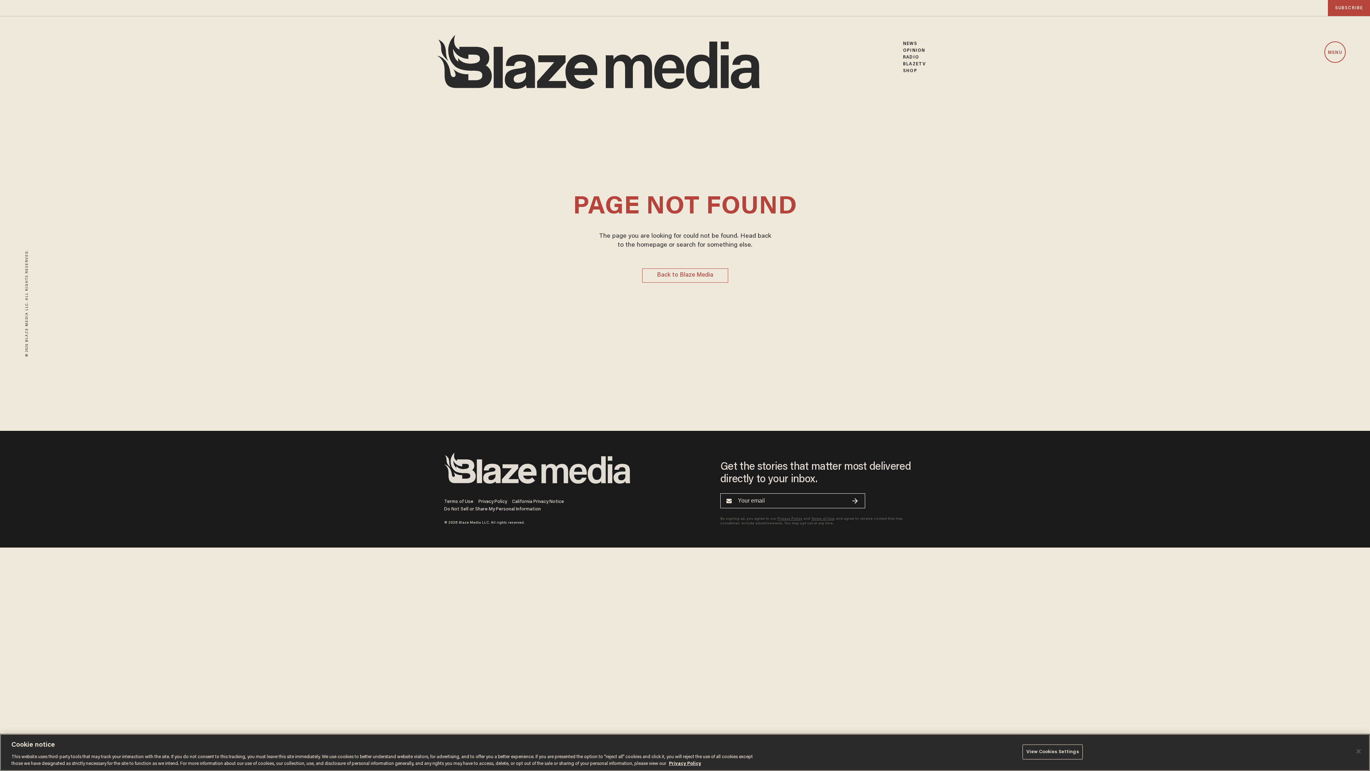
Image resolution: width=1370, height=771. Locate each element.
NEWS (910, 43)
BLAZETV (914, 64)
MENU (1335, 52)
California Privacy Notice (538, 501)
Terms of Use (458, 501)
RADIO (911, 57)
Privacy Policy (492, 501)
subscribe (1349, 8)
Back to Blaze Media (685, 275)
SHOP (910, 71)
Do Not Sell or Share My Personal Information (492, 509)
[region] (685, 752)
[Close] (1358, 751)
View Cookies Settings (1052, 752)
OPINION (914, 50)
